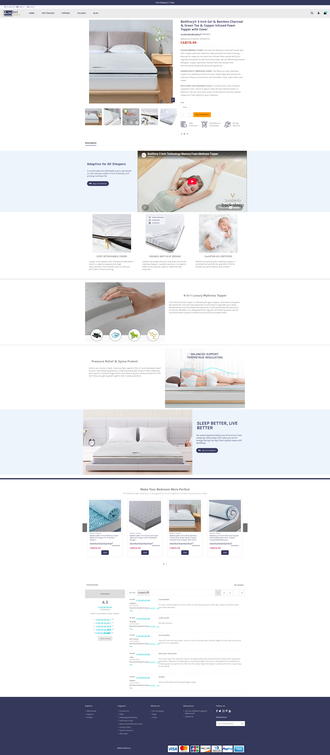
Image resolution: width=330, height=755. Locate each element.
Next (245, 527)
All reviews (239, 585)
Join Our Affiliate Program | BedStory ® (196, 712)
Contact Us (124, 711)
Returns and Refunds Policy (131, 724)
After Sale (123, 734)
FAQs (121, 714)
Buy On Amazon (202, 114)
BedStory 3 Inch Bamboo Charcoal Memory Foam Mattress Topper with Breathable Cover (225, 538)
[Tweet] (184, 134)
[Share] (181, 134)
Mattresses (91, 711)
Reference (185, 39)
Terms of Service (126, 730)
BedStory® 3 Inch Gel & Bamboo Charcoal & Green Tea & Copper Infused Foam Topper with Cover (103, 538)
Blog (154, 714)
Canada (31, 7)
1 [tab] (163, 564)
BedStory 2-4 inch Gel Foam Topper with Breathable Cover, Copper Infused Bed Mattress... (144, 538)
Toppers (90, 714)
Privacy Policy (125, 727)
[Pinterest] (187, 134)
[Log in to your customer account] (318, 13)
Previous (84, 527)
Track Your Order (126, 721)
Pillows (90, 717)
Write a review (105, 639)
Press (154, 717)
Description (90, 143)
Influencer (189, 717)
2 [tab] (166, 564)
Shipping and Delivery (128, 717)
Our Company (158, 711)
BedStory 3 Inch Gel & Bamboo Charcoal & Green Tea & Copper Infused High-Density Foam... (183, 538)
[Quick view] (107, 531)
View (105, 552)
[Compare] (103, 531)
